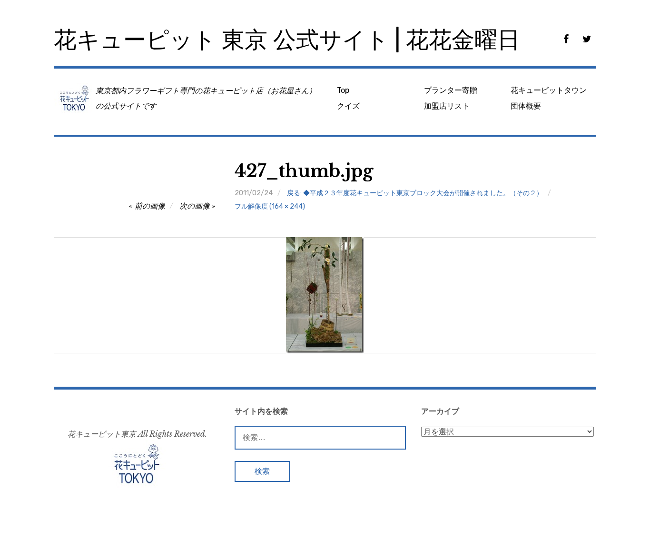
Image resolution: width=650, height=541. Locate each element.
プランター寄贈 (450, 90)
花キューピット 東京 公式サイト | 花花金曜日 (287, 39)
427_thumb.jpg (304, 171)
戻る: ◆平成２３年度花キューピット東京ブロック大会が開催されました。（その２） (415, 193)
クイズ (348, 105)
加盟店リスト (447, 105)
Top (343, 90)
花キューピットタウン (549, 90)
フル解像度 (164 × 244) (270, 206)
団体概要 (526, 105)
